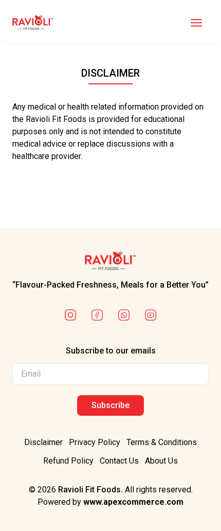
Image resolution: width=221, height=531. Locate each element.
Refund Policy (68, 461)
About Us (161, 461)
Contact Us (119, 461)
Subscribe (110, 405)
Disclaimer (43, 442)
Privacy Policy (94, 442)
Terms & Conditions (161, 442)
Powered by (110, 502)
